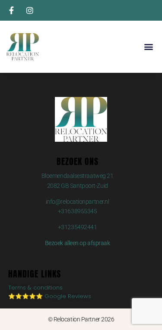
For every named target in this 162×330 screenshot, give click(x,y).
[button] (148, 47)
